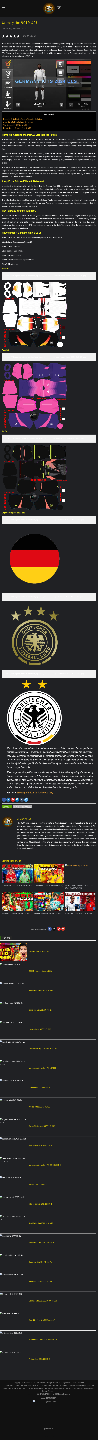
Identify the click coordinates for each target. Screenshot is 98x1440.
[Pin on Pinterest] (13, 800)
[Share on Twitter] (8, 800)
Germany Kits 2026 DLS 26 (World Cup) (35, 792)
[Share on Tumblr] (22, 800)
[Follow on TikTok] (54, 929)
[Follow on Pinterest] (59, 929)
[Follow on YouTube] (63, 929)
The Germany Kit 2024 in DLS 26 (15, 125)
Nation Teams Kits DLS (22, 807)
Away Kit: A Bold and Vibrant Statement (18, 122)
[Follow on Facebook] (50, 929)
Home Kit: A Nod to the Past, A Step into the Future (22, 119)
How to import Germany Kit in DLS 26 (17, 128)
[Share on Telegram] (26, 800)
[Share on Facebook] (4, 800)
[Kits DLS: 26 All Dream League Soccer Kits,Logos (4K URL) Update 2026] (49, 8)
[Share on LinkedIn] (17, 800)
